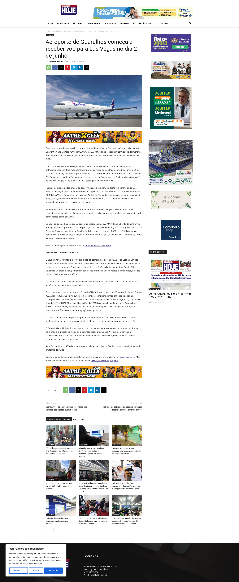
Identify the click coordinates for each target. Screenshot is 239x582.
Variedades (126, 23)
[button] (190, 24)
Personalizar (18, 570)
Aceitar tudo (53, 570)
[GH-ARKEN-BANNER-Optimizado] (171, 207)
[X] (61, 67)
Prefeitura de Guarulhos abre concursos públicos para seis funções (57, 521)
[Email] (86, 67)
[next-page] (52, 529)
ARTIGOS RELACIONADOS (58, 419)
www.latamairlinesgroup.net (104, 360)
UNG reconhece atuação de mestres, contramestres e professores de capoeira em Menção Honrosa (126, 521)
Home (50, 23)
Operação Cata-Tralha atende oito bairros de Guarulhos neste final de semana (59, 486)
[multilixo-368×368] (171, 184)
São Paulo (78, 23)
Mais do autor (79, 419)
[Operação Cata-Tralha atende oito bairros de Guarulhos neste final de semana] (61, 470)
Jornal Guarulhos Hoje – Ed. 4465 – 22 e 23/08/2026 (170, 295)
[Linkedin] (80, 67)
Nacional (93, 23)
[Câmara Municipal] (171, 51)
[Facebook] (55, 67)
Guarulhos (63, 23)
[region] (36, 560)
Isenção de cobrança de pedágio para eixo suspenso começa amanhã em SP (122, 408)
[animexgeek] (94, 142)
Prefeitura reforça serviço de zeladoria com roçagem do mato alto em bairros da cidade (126, 451)
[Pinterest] (67, 67)
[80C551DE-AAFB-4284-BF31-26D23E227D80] (171, 128)
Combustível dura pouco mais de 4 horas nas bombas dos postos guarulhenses (66, 408)
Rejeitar (36, 570)
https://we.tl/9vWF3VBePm (98, 245)
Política (109, 23)
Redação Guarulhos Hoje (59, 61)
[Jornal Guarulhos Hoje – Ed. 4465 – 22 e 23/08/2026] (171, 274)
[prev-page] (47, 529)
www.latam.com (127, 357)
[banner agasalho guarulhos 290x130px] (171, 77)
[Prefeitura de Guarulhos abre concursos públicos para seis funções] (61, 505)
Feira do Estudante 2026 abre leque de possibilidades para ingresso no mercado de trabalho (93, 521)
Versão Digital (146, 23)
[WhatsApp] (48, 67)
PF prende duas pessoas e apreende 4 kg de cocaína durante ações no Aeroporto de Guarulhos (60, 451)
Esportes (116, 515)
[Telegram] (74, 67)
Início (48, 31)
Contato (163, 23)
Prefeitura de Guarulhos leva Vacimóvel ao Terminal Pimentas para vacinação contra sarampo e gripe (126, 486)
